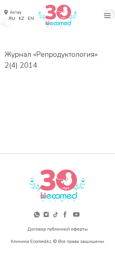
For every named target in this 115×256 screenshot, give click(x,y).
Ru (12, 18)
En (31, 18)
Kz (21, 18)
